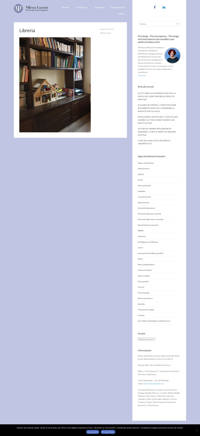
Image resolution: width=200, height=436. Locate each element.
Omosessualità (145, 270)
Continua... (142, 75)
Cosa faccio (81, 7)
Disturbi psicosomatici (148, 225)
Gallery (121, 13)
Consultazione (144, 197)
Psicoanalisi (143, 281)
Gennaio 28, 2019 (107, 29)
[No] (196, 430)
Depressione (143, 202)
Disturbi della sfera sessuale (150, 219)
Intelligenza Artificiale (148, 242)
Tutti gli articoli (117, 7)
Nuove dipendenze (146, 264)
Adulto (141, 174)
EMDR (140, 230)
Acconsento (92, 432)
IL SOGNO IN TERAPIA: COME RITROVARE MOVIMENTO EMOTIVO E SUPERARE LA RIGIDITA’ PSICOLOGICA (157, 108)
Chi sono (65, 7)
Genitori (142, 236)
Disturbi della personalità (149, 214)
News (140, 259)
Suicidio (141, 304)
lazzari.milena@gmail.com (153, 383)
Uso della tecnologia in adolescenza (154, 321)
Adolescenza (143, 168)
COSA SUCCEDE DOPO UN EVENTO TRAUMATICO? (154, 142)
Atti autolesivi (144, 185)
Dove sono (99, 7)
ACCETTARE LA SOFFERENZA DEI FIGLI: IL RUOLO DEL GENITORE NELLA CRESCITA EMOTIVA (157, 96)
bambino (142, 191)
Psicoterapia (143, 293)
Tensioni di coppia (146, 309)
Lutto (140, 247)
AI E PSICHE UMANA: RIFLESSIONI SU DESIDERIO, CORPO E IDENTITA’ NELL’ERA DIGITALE (157, 131)
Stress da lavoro (145, 298)
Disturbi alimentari (146, 208)
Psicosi (141, 287)
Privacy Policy (108, 432)
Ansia (140, 180)
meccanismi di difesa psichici (151, 253)
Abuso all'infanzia (146, 163)
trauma (141, 315)
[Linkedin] (164, 7)
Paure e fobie (144, 276)
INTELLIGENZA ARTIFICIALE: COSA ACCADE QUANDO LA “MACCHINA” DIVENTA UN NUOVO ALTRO (158, 120)
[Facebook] (155, 7)
